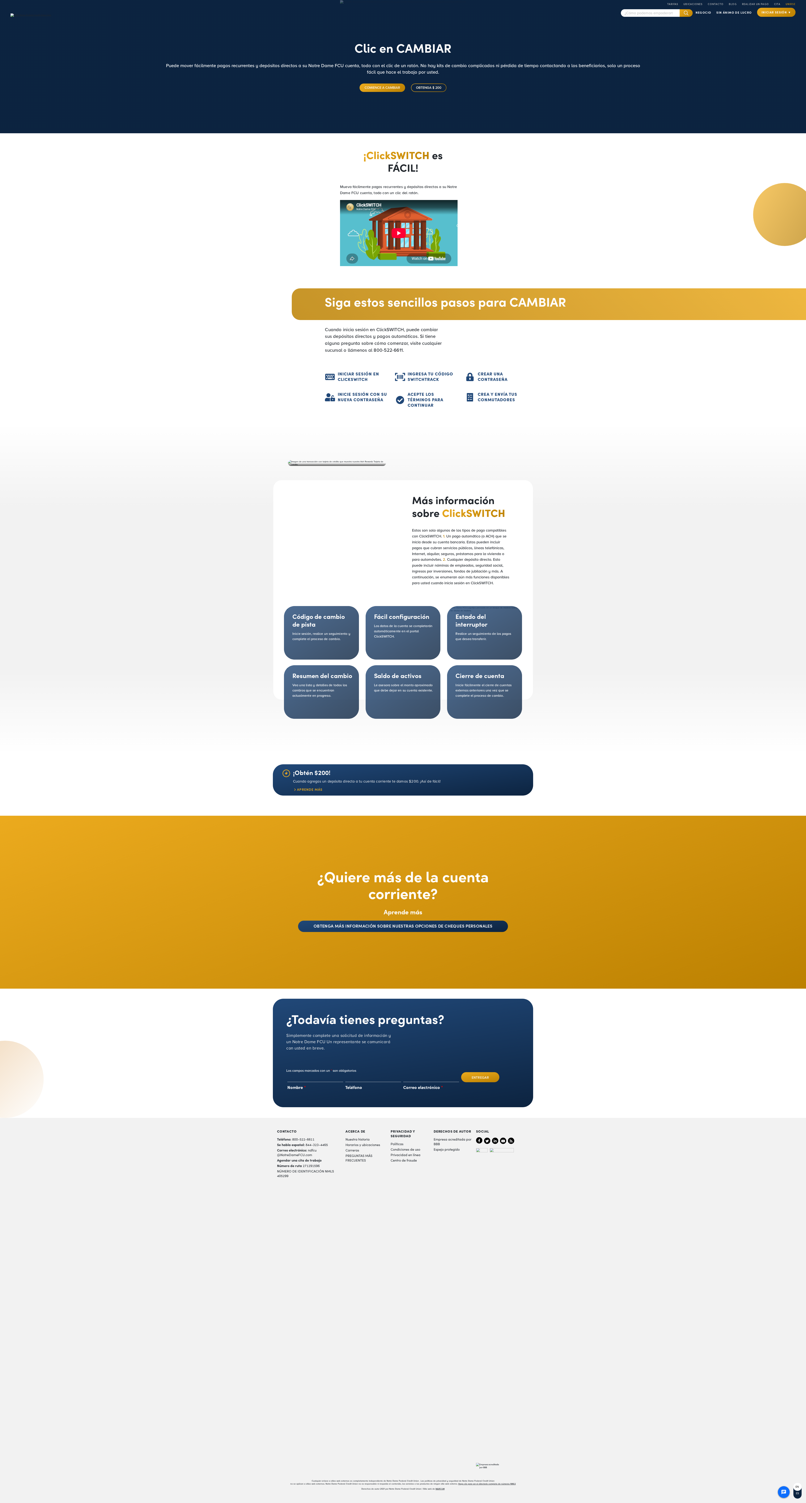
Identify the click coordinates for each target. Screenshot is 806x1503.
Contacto (716, 4)
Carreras (352, 1150)
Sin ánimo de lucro (734, 12)
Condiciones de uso (405, 1149)
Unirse (791, 4)
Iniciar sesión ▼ (776, 12)
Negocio (703, 12)
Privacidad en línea (405, 1154)
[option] (797, 1487)
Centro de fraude (404, 1160)
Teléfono (353, 1087)
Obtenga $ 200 (428, 87)
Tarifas (672, 4)
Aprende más (310, 789)
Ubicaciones (693, 4)
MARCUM (440, 1488)
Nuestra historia (357, 1139)
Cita (777, 4)
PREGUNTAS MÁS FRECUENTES (358, 1157)
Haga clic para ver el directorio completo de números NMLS (487, 1483)
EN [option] (797, 1487)
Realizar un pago (755, 4)
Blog (733, 4)
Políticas (397, 1143)
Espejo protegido (447, 1149)
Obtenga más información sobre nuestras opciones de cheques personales (403, 926)
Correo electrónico (423, 1087)
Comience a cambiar (382, 87)
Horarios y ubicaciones (362, 1144)
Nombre (296, 1087)
